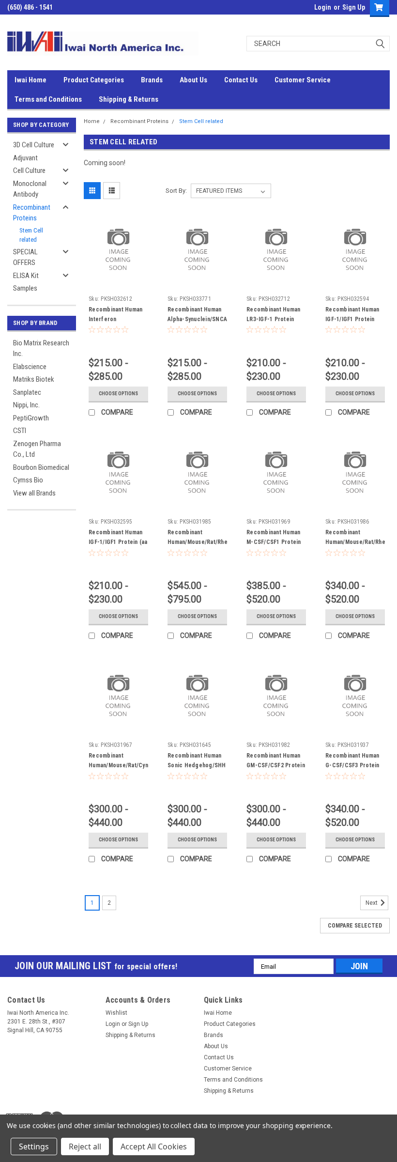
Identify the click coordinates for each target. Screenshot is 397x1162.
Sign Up (353, 7)
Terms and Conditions (48, 99)
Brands (152, 80)
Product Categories (93, 80)
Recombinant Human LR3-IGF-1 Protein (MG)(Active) (273, 319)
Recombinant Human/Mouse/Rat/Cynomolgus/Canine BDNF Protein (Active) (140, 765)
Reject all (85, 1146)
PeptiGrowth (31, 418)
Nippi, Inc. (26, 405)
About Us (193, 80)
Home (92, 121)
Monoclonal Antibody (29, 189)
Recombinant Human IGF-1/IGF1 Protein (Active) (352, 319)
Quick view (118, 274)
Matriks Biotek (33, 379)
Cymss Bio (28, 480)
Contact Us (241, 80)
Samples (25, 288)
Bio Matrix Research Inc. (41, 348)
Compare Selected (355, 925)
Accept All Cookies (154, 1146)
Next (372, 903)
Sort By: (176, 190)
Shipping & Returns (128, 99)
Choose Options (118, 393)
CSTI (19, 430)
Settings (34, 1146)
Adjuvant (25, 158)
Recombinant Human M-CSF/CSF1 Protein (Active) (273, 542)
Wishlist (116, 1012)
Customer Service (303, 80)
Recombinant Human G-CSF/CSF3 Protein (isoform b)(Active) (352, 765)
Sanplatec (27, 392)
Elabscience (29, 366)
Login (322, 7)
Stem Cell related (31, 235)
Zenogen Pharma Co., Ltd (37, 449)
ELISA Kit (26, 275)
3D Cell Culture (33, 144)
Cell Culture (29, 170)
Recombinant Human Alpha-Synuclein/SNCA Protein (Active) (197, 319)
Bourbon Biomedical (41, 467)
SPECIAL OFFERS (25, 257)
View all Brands (34, 493)
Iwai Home (30, 80)
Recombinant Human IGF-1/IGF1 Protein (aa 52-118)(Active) (118, 542)
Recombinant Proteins (31, 213)
